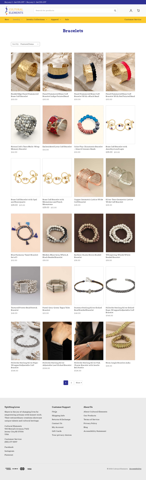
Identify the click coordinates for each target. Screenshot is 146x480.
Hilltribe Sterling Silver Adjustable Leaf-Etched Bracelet (57, 364)
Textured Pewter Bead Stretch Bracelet (24, 309)
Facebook (9, 447)
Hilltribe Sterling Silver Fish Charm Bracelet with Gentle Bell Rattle (87, 365)
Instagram (9, 451)
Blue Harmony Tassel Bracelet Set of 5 (24, 256)
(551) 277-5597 (11, 442)
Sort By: (15, 44)
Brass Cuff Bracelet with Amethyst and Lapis (116, 148)
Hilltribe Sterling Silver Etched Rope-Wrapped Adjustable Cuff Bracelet (120, 310)
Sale (67, 19)
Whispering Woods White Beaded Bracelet (118, 256)
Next (78, 383)
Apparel (55, 19)
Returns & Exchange (61, 419)
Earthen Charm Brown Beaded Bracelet (87, 256)
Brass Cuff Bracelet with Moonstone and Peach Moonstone (53, 202)
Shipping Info (58, 415)
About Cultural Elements (95, 412)
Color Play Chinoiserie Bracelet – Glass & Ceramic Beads (88, 148)
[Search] (115, 10)
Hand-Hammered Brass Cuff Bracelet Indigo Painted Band (56, 95)
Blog (86, 427)
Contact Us (57, 423)
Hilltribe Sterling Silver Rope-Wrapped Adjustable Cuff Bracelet (24, 365)
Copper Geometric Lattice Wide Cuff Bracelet (88, 201)
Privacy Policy (90, 423)
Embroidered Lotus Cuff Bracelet (57, 147)
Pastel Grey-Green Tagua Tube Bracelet (56, 309)
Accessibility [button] (135, 469)
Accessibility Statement (95, 431)
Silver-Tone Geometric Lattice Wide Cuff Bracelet (119, 201)
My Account (58, 427)
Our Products (90, 415)
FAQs (54, 412)
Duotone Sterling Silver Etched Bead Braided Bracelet (88, 309)
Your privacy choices (62, 435)
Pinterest (9, 455)
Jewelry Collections (35, 19)
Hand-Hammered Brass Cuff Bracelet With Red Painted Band (120, 95)
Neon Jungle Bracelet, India (118, 363)
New (7, 19)
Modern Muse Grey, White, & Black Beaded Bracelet (55, 256)
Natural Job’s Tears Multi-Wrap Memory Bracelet (25, 148)
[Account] (131, 10)
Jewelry (16, 19)
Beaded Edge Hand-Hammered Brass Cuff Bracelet (24, 95)
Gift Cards (56, 431)
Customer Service (132, 19)
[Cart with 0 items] (138, 10)
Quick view (26, 72)
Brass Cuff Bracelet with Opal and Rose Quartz (24, 201)
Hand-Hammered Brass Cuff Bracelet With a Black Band (87, 95)
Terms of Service (91, 419)
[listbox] (30, 44)
